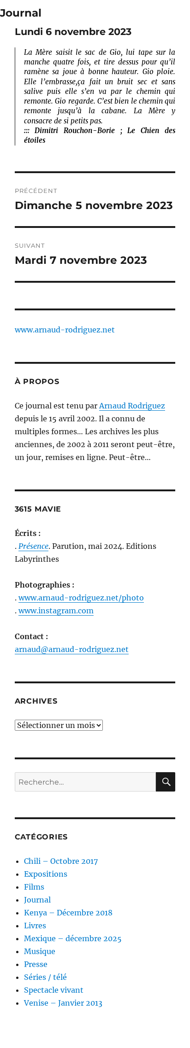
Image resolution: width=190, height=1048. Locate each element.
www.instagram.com (56, 610)
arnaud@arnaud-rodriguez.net (72, 649)
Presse (36, 964)
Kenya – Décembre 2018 (68, 912)
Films (34, 886)
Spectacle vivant (53, 990)
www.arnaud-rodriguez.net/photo (81, 597)
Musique (39, 951)
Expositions (45, 874)
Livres (35, 925)
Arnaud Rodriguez (132, 405)
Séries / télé (45, 977)
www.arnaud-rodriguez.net (65, 329)
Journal (21, 12)
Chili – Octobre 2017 (61, 861)
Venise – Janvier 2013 (63, 1002)
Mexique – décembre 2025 (73, 938)
